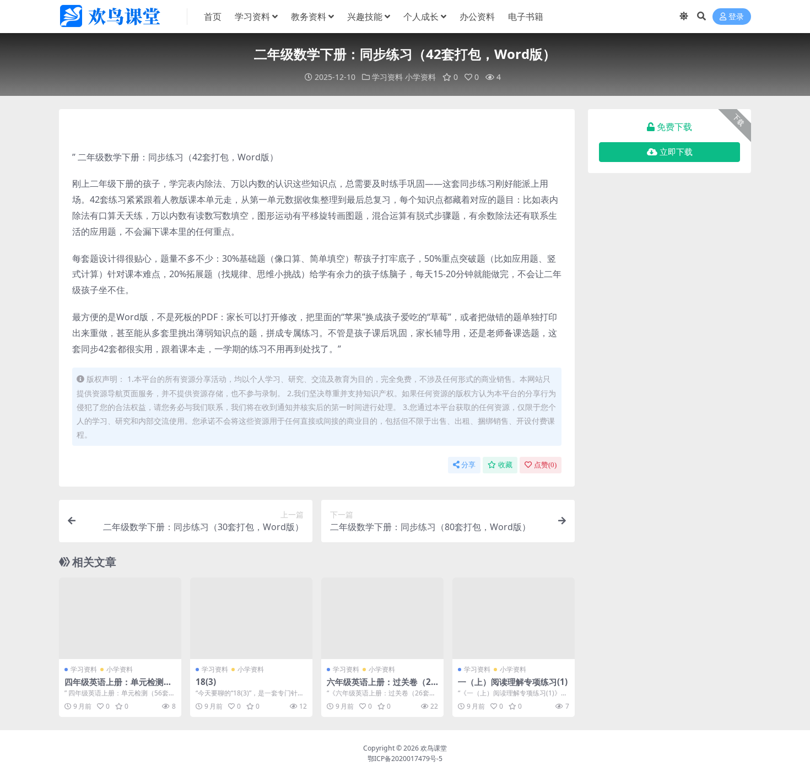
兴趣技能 (364, 16)
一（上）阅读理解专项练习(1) (513, 681)
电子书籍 (525, 16)
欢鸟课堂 (433, 748)
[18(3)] (251, 618)
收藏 (505, 465)
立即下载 (676, 152)
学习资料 (252, 16)
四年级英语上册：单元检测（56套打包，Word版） (114, 686)
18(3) (206, 681)
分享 (468, 465)
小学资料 (420, 77)
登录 (736, 17)
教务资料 (308, 16)
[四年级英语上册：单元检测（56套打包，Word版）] (120, 618)
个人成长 (421, 16)
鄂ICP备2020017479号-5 (405, 758)
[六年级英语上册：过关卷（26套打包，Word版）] (382, 618)
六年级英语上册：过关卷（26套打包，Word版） (381, 686)
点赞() (545, 465)
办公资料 (477, 16)
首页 (213, 16)
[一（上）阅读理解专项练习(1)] (513, 618)
